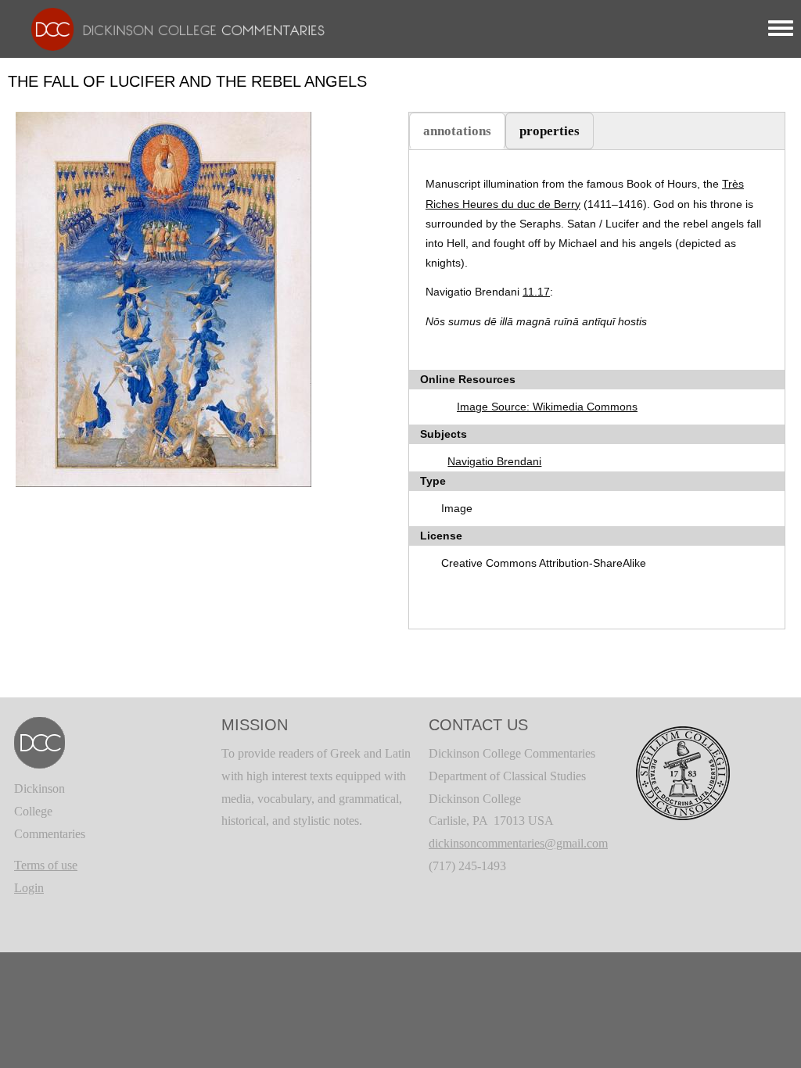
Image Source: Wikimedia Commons (547, 406)
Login (29, 887)
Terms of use (45, 865)
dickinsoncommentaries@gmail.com (518, 843)
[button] (163, 298)
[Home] (170, 27)
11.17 (536, 291)
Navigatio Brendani (494, 461)
